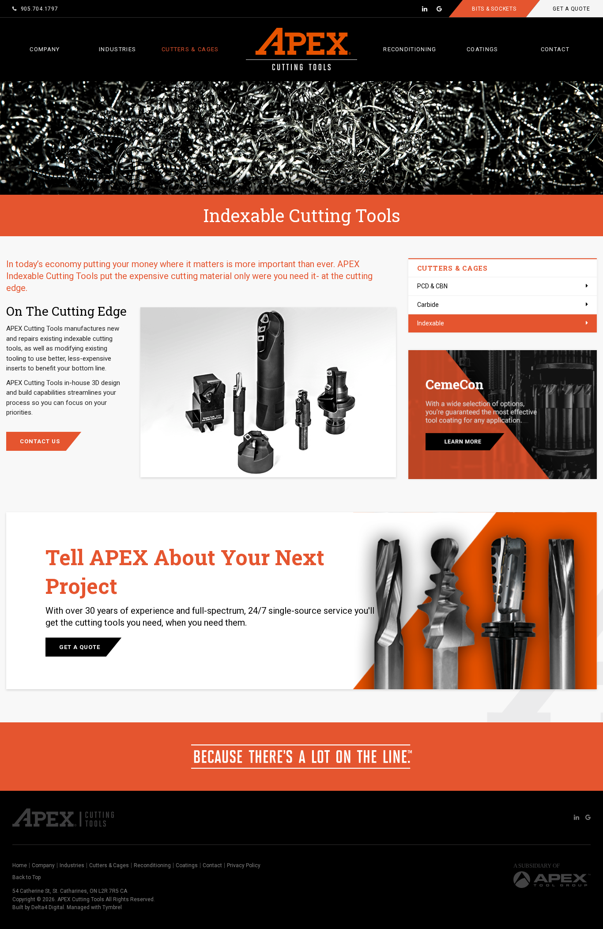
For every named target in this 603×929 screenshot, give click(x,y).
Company (45, 49)
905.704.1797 (39, 9)
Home (19, 865)
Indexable (430, 323)
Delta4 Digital (47, 907)
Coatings (482, 49)
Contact (555, 49)
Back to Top (26, 877)
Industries (117, 49)
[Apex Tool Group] (552, 877)
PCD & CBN (432, 286)
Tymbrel (112, 907)
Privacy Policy (243, 865)
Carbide (428, 304)
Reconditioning (409, 49)
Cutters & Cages (190, 49)
